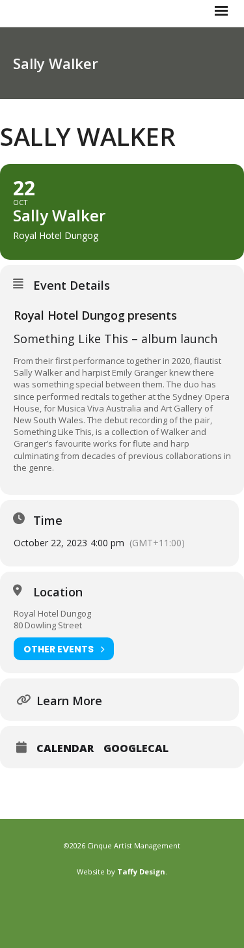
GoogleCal (136, 748)
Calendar (65, 748)
